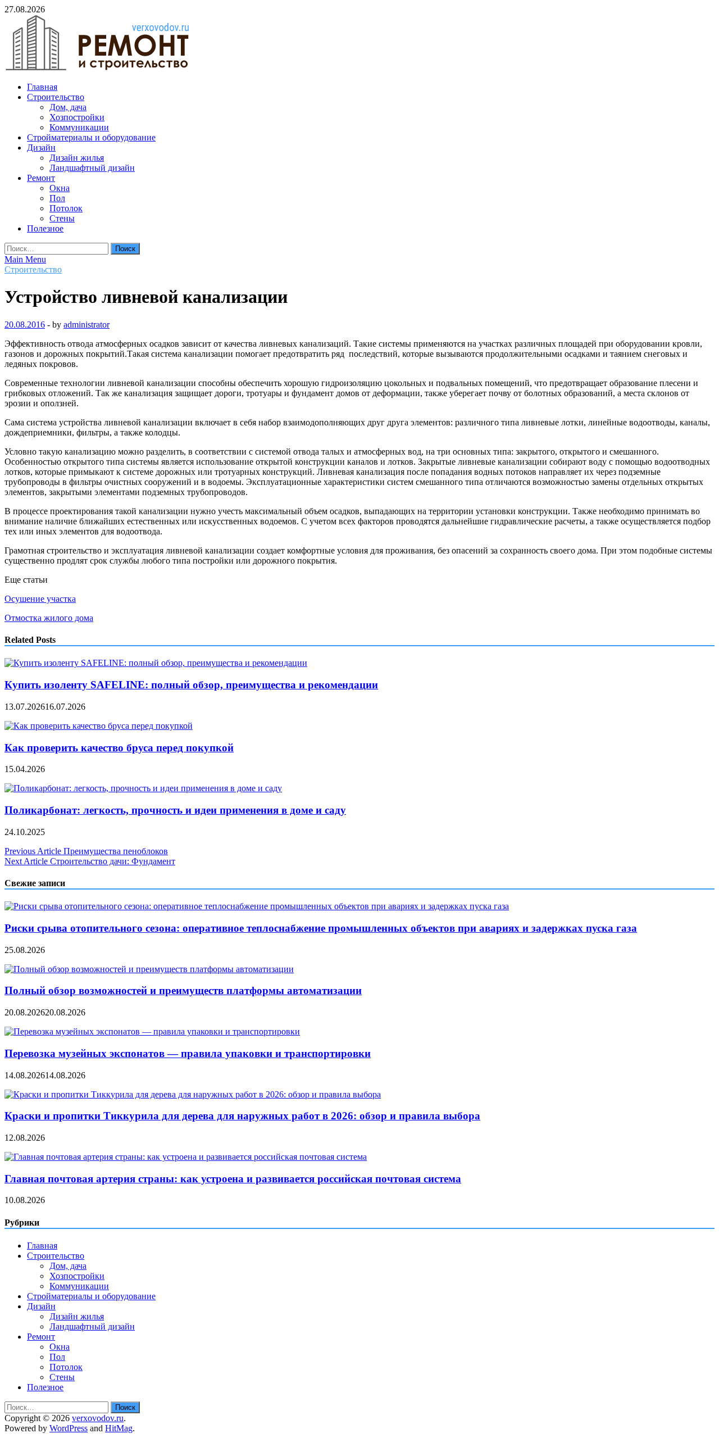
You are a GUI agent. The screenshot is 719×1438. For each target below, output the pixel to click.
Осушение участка (40, 599)
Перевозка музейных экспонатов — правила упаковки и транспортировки (187, 1053)
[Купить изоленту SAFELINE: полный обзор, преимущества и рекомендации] (155, 663)
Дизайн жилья (76, 157)
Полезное (45, 228)
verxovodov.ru (98, 1418)
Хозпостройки (76, 117)
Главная (42, 87)
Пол (57, 198)
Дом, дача (68, 107)
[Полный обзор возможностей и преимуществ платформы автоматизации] (149, 969)
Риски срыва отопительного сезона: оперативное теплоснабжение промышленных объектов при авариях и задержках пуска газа (320, 928)
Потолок (66, 208)
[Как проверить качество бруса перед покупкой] (98, 726)
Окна (59, 188)
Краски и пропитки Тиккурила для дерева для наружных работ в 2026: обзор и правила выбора (242, 1116)
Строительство (55, 97)
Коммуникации (79, 127)
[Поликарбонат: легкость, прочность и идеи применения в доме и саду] (143, 788)
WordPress (68, 1428)
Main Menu (25, 259)
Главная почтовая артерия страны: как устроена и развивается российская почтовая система (232, 1179)
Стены (62, 218)
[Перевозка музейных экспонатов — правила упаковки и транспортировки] (152, 1031)
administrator (86, 324)
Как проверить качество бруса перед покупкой (119, 748)
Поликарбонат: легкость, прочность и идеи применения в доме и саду (175, 810)
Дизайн (41, 147)
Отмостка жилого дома (48, 618)
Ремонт (41, 178)
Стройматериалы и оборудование (91, 137)
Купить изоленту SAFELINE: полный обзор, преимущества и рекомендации (191, 685)
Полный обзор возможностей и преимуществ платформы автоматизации (183, 990)
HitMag (119, 1428)
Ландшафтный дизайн (92, 168)
